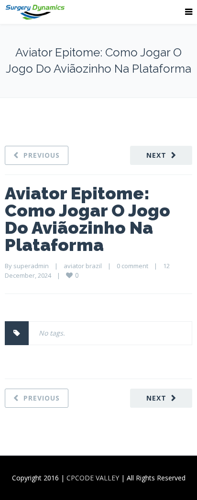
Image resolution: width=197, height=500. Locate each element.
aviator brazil (83, 265)
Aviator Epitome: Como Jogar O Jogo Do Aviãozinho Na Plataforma (87, 219)
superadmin (31, 265)
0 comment (132, 265)
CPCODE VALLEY (92, 477)
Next (156, 155)
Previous (41, 155)
